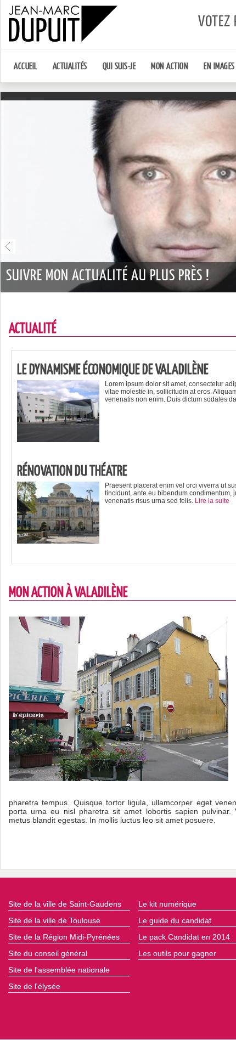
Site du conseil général (47, 953)
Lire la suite (212, 501)
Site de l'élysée (34, 986)
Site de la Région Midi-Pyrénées (64, 936)
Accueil (25, 66)
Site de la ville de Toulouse (54, 920)
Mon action (169, 66)
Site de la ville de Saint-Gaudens (64, 904)
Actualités (70, 66)
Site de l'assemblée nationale (59, 969)
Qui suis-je (119, 66)
